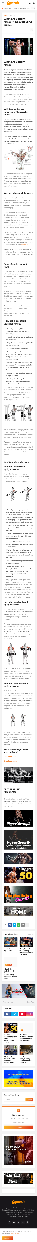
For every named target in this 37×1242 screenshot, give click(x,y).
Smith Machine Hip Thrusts (9, 950)
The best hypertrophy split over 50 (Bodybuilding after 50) (10, 1038)
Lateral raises (10, 757)
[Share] (31, 29)
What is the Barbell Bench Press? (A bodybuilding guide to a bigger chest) (10, 973)
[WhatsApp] (18, 925)
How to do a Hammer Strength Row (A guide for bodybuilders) (17, 8)
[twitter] (14, 1014)
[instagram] (29, 1014)
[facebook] (7, 1014)
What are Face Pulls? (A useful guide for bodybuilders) (9, 1060)
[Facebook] (10, 925)
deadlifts (24, 245)
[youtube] (22, 1014)
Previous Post (8, 1002)
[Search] (34, 3)
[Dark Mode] (30, 3)
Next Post (30, 1002)
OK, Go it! (7, 1238)
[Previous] (32, 8)
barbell (12, 15)
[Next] (34, 8)
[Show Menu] (3, 3)
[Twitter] (14, 925)
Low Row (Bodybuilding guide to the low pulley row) (26, 1060)
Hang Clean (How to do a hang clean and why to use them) (26, 951)
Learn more (14, 1234)
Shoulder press (10, 761)
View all (30, 934)
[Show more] (27, 925)
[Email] (23, 925)
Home (6, 15)
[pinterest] (27, 1222)
